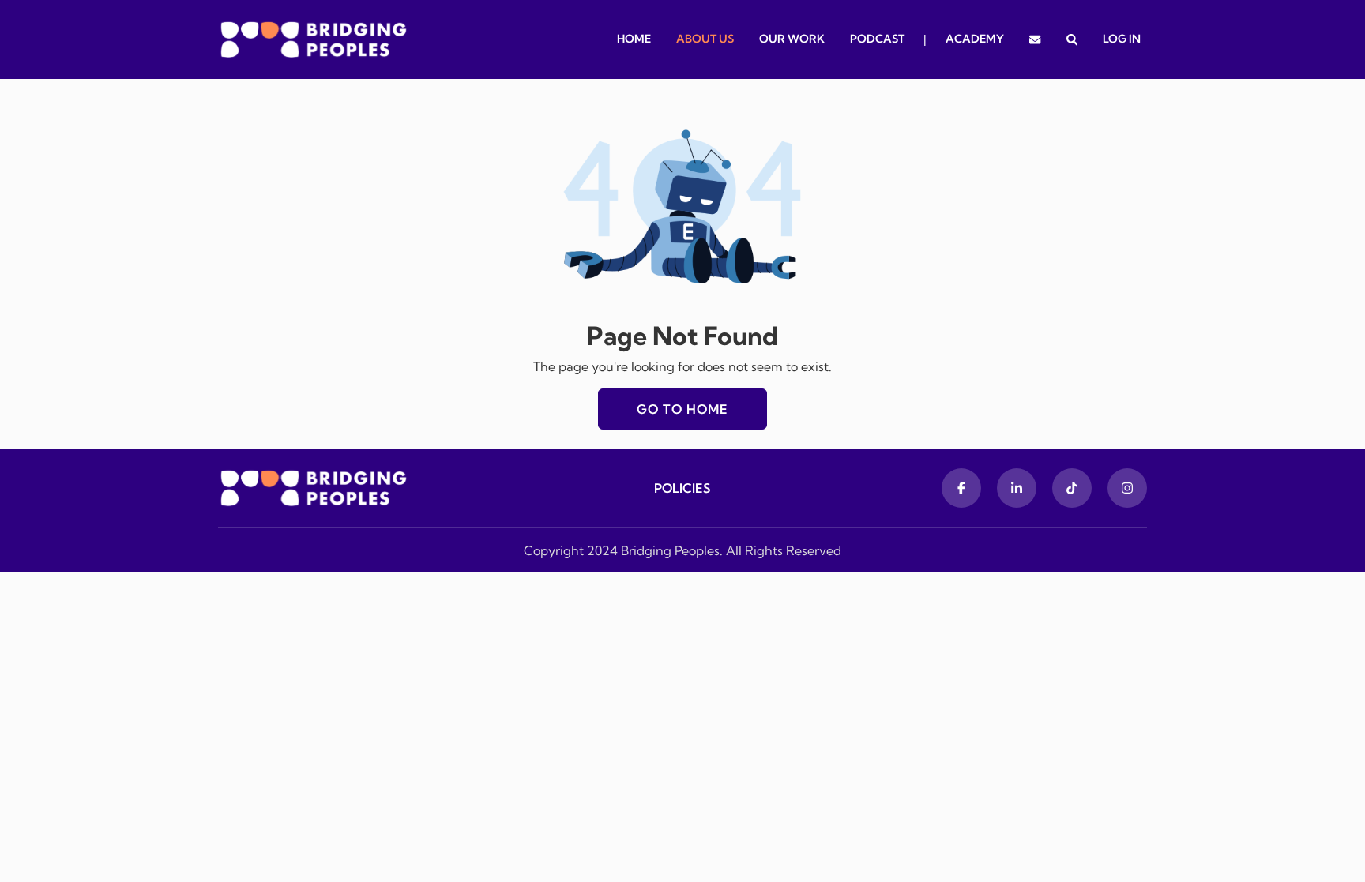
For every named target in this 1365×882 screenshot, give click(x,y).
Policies (682, 488)
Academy (975, 39)
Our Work (792, 39)
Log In (1122, 39)
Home (634, 39)
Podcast (877, 39)
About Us (705, 39)
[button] (1072, 39)
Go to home (682, 409)
